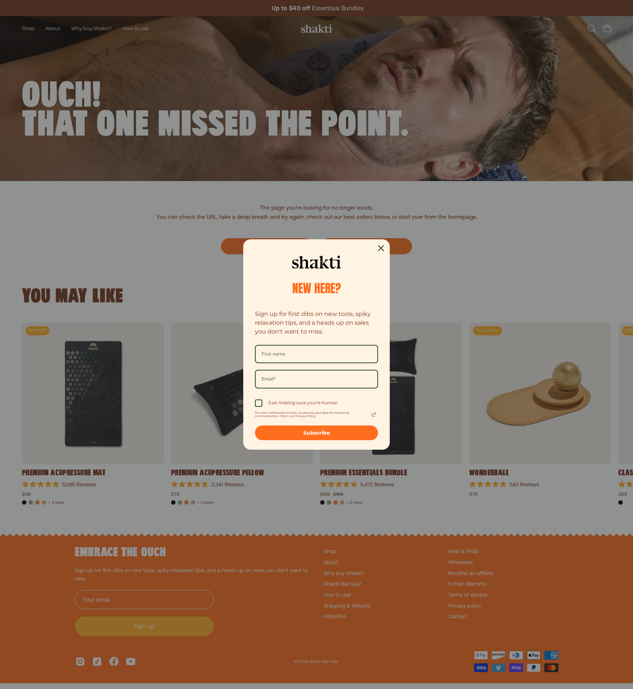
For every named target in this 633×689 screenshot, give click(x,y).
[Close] (381, 248)
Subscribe (316, 433)
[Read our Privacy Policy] (373, 414)
